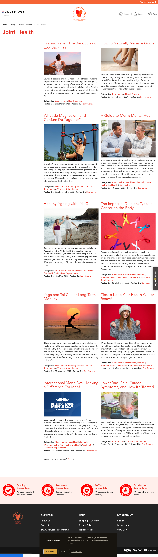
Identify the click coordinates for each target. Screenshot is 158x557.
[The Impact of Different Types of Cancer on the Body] (128, 235)
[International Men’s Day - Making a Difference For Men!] (62, 404)
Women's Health (84, 186)
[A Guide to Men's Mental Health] (128, 141)
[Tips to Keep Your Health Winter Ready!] (128, 322)
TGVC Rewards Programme (55, 529)
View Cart (122, 529)
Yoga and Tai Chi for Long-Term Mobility (70, 296)
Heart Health (130, 182)
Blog (13, 24)
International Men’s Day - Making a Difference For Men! (71, 384)
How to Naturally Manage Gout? (127, 43)
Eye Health (112, 185)
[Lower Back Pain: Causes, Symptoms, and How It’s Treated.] (119, 405)
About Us (45, 520)
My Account (123, 525)
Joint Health (60, 101)
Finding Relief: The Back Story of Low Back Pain (70, 45)
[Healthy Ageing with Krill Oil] (71, 227)
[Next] (74, 459)
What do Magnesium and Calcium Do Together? (65, 117)
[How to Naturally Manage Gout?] (119, 60)
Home (5, 24)
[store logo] (79, 14)
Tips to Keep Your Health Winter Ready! (127, 296)
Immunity (72, 186)
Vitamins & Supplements (68, 189)
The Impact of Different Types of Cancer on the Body (127, 205)
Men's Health (61, 186)
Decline (64, 551)
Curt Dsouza (147, 283)
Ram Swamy (87, 103)
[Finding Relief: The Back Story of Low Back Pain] (62, 64)
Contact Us (46, 525)
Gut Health (125, 185)
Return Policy (85, 525)
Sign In (120, 520)
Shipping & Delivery (89, 520)
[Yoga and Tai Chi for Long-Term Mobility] (71, 322)
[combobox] (16, 16)
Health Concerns (26, 24)
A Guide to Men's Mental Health (128, 115)
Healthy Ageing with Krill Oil (67, 203)
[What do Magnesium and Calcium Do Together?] (71, 143)
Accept (51, 551)
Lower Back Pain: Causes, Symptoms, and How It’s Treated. (128, 384)
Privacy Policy (86, 529)
